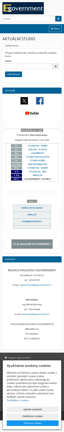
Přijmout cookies (33, 423)
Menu (56, 28)
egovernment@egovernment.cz (36, 284)
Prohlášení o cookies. (18, 400)
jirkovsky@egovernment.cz (35, 314)
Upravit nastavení (32, 409)
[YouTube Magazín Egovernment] (32, 113)
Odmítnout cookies (32, 416)
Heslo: (8, 60)
